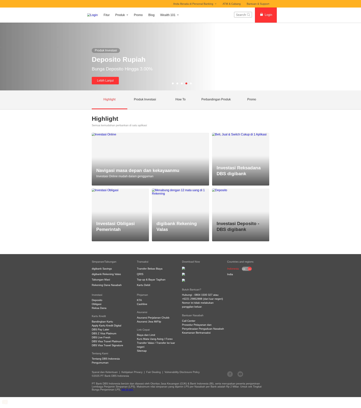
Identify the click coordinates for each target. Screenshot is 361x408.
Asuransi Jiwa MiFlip (149, 321)
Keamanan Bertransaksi (196, 332)
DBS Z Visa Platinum (104, 333)
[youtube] (240, 374)
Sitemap (142, 350)
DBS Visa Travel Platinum (107, 341)
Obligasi (96, 304)
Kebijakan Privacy (132, 372)
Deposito (97, 300)
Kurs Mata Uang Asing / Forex (155, 338)
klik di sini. (127, 389)
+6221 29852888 (192, 298)
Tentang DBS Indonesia (106, 358)
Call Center (188, 320)
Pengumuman (100, 362)
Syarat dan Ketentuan (105, 372)
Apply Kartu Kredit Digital (106, 325)
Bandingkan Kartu (102, 321)
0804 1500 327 (203, 294)
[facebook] (230, 374)
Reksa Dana (99, 307)
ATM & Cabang (232, 3)
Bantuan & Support (258, 3)
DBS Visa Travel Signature (107, 345)
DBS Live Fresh (101, 337)
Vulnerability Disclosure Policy (182, 372)
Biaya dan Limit (146, 334)
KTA (139, 300)
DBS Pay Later (100, 329)
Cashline (142, 304)
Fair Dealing (153, 372)
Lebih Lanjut (105, 80)
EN (244, 269)
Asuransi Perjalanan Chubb (153, 317)
